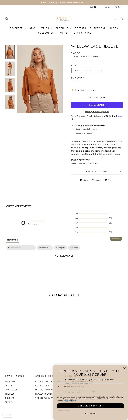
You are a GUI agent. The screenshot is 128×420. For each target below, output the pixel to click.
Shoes (114, 28)
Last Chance (83, 33)
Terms (74, 400)
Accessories (45, 33)
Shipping (75, 56)
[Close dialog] (124, 368)
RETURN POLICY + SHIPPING (48, 381)
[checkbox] (74, 247)
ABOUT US (10, 381)
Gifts (64, 33)
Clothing (62, 28)
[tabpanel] (64, 264)
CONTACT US (11, 390)
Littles (44, 28)
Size (74, 65)
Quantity (77, 78)
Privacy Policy (67, 400)
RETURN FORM (42, 385)
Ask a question (97, 171)
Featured (17, 28)
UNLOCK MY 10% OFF (90, 406)
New (32, 28)
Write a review (116, 239)
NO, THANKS (90, 413)
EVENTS (8, 385)
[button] (94, 213)
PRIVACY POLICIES (43, 394)
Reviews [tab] (12, 239)
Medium (88, 70)
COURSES (9, 398)
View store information (85, 133)
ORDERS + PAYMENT (44, 390)
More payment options (97, 111)
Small (76, 70)
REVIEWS (9, 402)
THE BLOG (10, 394)
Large (100, 70)
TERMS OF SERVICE (44, 398)
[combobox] (61, 386)
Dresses (80, 28)
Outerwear (98, 28)
